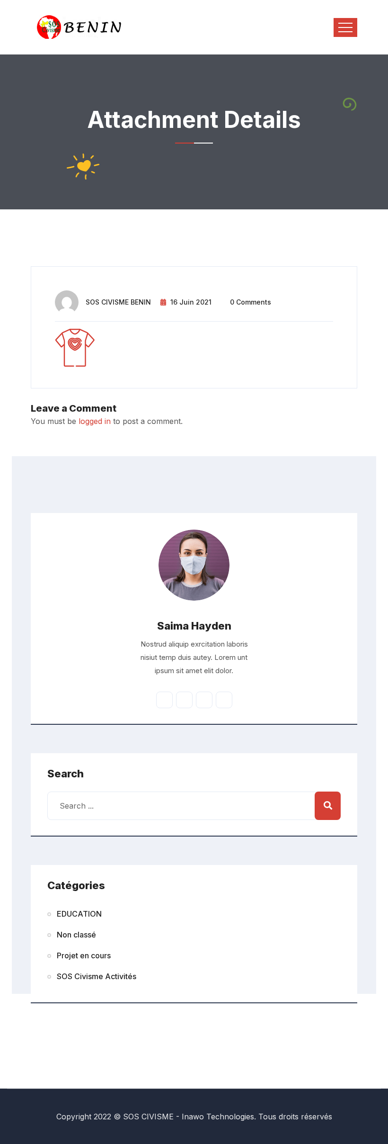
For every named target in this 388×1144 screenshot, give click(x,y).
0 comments (250, 302)
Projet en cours (84, 955)
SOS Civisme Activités (96, 976)
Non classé (76, 934)
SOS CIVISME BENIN (118, 302)
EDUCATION (79, 914)
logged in (95, 421)
